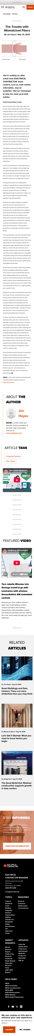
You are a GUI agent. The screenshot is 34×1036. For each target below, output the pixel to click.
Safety (7, 924)
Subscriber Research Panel (9, 965)
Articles (15, 14)
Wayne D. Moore (9, 732)
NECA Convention (11, 986)
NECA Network (10, 995)
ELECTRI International (12, 993)
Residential (9, 922)
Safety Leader (22, 906)
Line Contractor (23, 908)
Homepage (6, 14)
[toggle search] (23, 7)
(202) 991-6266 (10, 888)
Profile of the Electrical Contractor (9, 956)
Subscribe (30, 7)
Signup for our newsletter (17, 846)
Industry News (10, 915)
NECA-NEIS (9, 990)
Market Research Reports (8, 949)
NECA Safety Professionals (14, 997)
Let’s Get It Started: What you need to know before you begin (16, 738)
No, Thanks (25, 1030)
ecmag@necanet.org (12, 892)
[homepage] (10, 7)
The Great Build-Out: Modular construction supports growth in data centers (17, 786)
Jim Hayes (7, 684)
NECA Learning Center (13, 988)
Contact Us (22, 956)
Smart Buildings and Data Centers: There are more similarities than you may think (17, 691)
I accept (9, 1030)
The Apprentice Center (9, 931)
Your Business (10, 926)
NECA (7, 983)
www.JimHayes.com (8, 382)
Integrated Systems (13, 456)
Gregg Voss (8, 779)
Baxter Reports (10, 961)
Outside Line (9, 920)
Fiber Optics (10, 461)
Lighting (8, 917)
